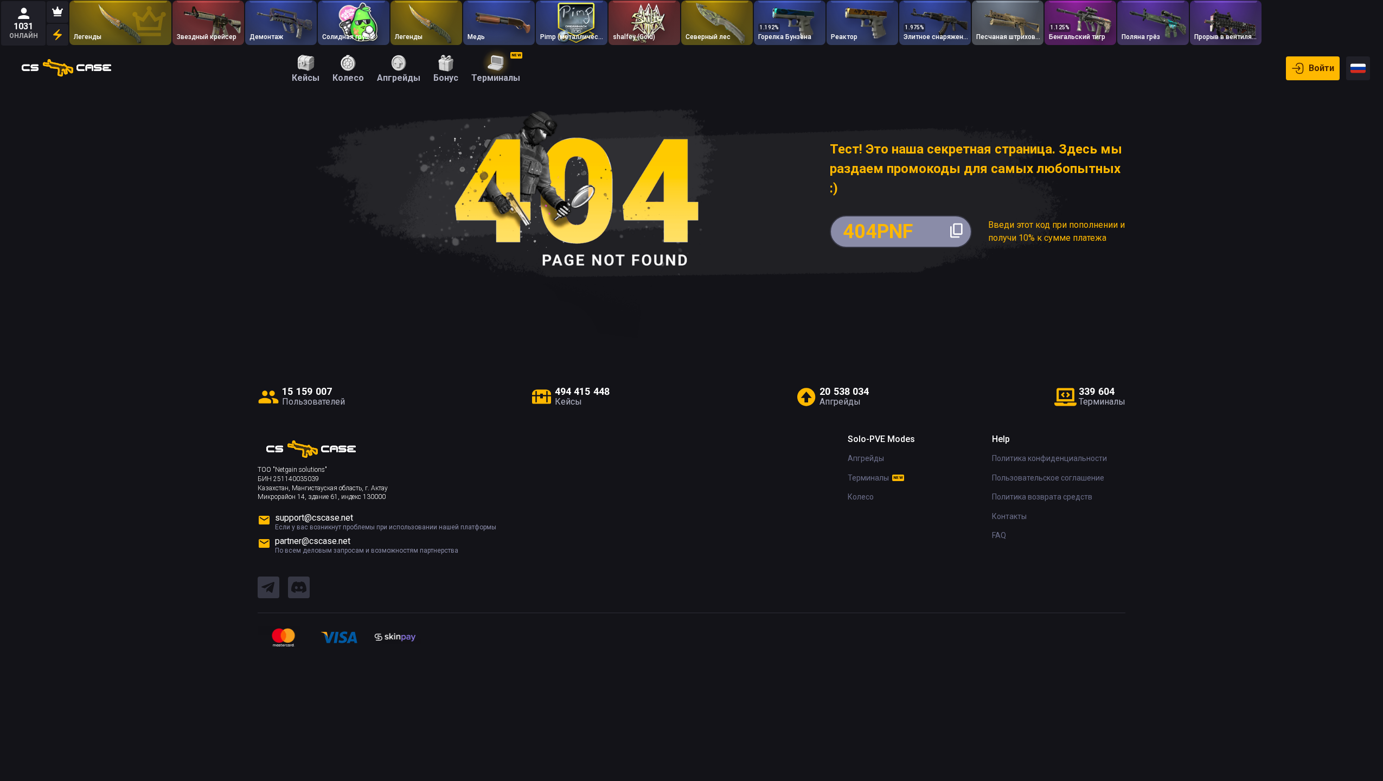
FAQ (999, 535)
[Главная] (66, 68)
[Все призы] (57, 35)
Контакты (1009, 516)
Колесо (861, 496)
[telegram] (268, 588)
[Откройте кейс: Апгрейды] (281, 23)
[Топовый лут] (57, 12)
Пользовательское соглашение (1048, 477)
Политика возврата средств (1042, 496)
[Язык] (1358, 68)
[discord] (299, 588)
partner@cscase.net (312, 541)
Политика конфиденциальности (1049, 458)
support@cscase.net (314, 518)
